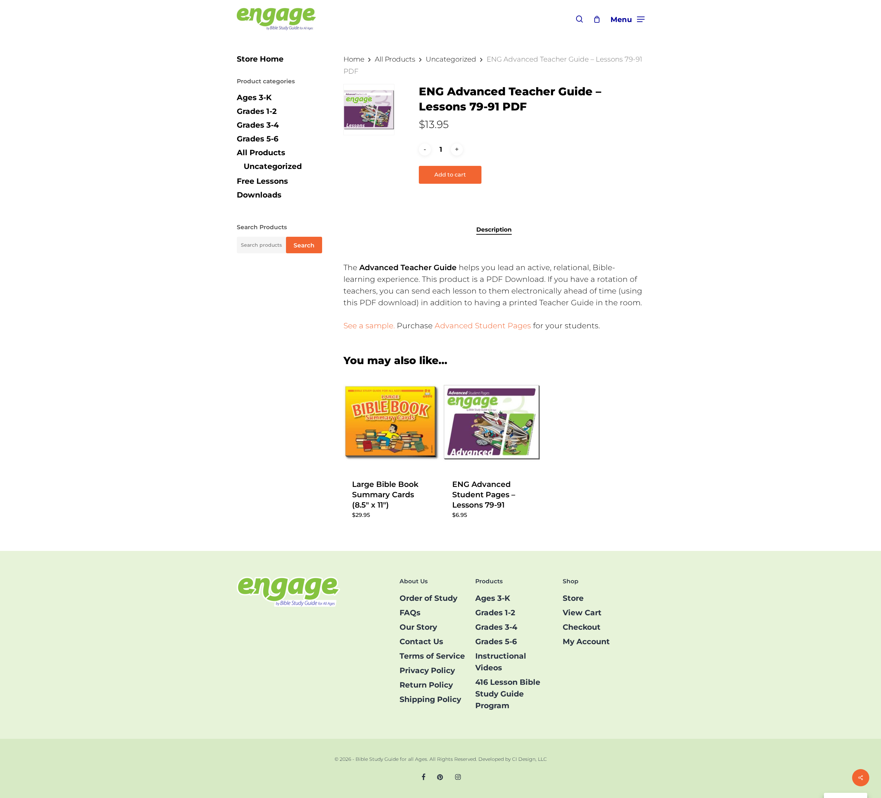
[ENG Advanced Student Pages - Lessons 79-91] (492, 422)
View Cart (582, 612)
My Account (586, 641)
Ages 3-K (254, 97)
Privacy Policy (427, 670)
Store (573, 598)
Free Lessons (262, 181)
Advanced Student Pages (483, 325)
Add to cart (450, 174)
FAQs (410, 612)
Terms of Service (432, 656)
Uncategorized (273, 166)
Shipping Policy (430, 699)
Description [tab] (494, 229)
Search (304, 245)
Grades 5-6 (257, 138)
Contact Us (421, 641)
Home (353, 59)
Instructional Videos (500, 661)
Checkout (582, 627)
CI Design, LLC (529, 759)
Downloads (259, 195)
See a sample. (369, 325)
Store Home (260, 59)
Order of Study (428, 598)
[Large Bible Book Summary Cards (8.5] (391, 422)
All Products (261, 152)
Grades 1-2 (257, 111)
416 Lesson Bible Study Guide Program (507, 694)
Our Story (418, 627)
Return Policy (426, 685)
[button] (628, 19)
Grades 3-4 (258, 125)
